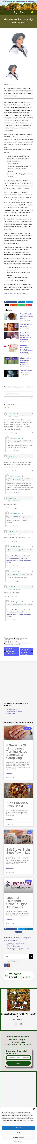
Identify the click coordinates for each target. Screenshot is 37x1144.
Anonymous (16, 479)
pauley (15, 604)
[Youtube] (8, 965)
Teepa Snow (11, 713)
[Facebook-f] (5, 965)
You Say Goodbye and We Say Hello (18, 948)
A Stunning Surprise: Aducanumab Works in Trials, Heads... (10, 652)
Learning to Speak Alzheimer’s (16, 943)
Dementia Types (17, 643)
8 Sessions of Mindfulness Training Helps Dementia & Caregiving (16, 751)
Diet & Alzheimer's (13, 709)
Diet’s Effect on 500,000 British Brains (26, 316)
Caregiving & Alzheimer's (15, 711)
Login (31, 387)
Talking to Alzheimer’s (13, 946)
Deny (18, 1133)
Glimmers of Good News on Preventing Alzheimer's (25, 651)
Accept (18, 1128)
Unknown (16, 550)
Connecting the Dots (13, 945)
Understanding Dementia (12, 644)
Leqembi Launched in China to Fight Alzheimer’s (16, 902)
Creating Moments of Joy (14, 950)
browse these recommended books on (17, 939)
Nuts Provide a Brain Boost (17, 804)
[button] (34, 1109)
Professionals (27, 643)
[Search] (31, 956)
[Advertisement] (18, 681)
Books (10, 643)
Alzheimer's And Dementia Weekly (18, 1)
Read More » (9, 773)
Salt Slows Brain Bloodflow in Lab (18, 851)
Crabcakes (16, 441)
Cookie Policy (17, 1141)
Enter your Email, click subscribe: (16, 1052)
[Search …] (32, 12)
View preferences (18, 1137)
